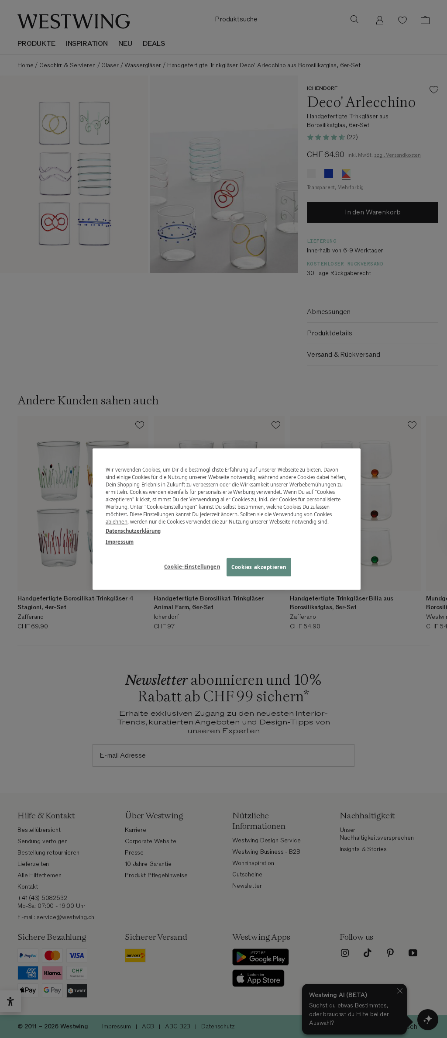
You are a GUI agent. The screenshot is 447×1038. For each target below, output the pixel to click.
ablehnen (116, 521)
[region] (227, 519)
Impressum (120, 541)
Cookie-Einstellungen (192, 566)
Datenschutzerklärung (133, 531)
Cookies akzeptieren (258, 567)
